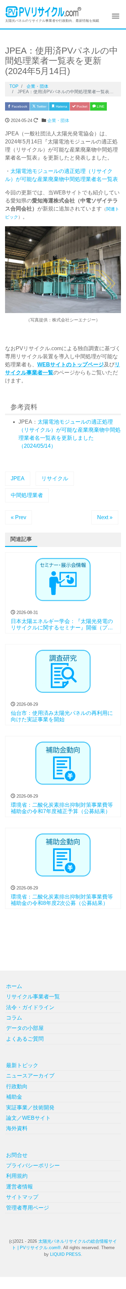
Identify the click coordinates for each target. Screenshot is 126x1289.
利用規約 (17, 1176)
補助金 (14, 1097)
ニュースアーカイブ (30, 1076)
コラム (14, 1018)
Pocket (81, 106)
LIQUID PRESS (65, 1254)
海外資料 (17, 1128)
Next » (105, 517)
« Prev (18, 517)
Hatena (61, 106)
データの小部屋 (25, 1028)
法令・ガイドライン (30, 1007)
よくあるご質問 (25, 1039)
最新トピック (22, 1065)
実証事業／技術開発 (30, 1107)
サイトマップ (22, 1197)
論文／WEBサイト (28, 1118)
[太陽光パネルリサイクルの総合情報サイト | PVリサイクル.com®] (43, 11)
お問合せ (17, 1155)
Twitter (41, 106)
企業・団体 (58, 120)
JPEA (18, 478)
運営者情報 (19, 1186)
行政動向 (17, 1086)
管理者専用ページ (27, 1208)
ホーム (14, 986)
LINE (100, 106)
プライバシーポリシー (33, 1165)
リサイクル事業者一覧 (33, 996)
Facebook (19, 106)
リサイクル (54, 478)
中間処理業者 (27, 495)
